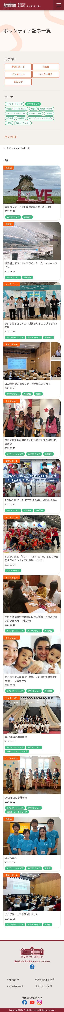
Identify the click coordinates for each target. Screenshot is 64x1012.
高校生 (50, 113)
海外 (34, 108)
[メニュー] (59, 5)
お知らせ (18, 81)
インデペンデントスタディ (41, 118)
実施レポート (18, 66)
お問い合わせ (13, 979)
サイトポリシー (14, 986)
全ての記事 (11, 136)
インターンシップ (15, 103)
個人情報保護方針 (43, 979)
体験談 (45, 66)
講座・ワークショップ (17, 108)
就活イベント (47, 108)
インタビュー (18, 74)
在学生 (10, 118)
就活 (10, 123)
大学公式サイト (42, 986)
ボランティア (33, 103)
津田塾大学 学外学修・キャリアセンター (22, 5)
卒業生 (22, 118)
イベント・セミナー (16, 113)
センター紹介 (45, 74)
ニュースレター (23, 123)
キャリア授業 (35, 113)
